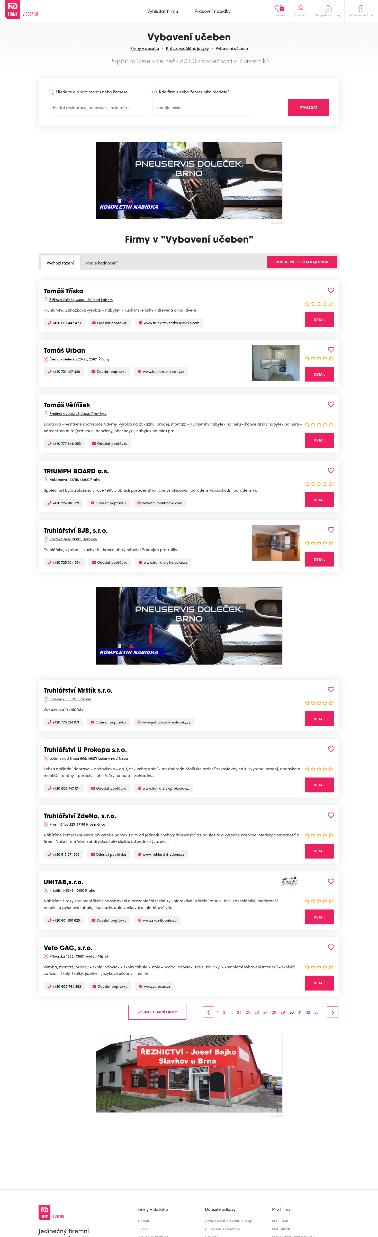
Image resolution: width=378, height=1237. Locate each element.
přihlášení (281, 1228)
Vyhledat (308, 107)
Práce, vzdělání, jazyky (187, 48)
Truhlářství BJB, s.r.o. (76, 531)
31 (300, 1012)
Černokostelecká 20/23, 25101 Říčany (79, 358)
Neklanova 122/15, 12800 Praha (75, 479)
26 (257, 1012)
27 (265, 1012)
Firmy (143, 1228)
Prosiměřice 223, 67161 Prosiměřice (77, 824)
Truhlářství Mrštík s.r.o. (78, 691)
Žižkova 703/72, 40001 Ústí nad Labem (81, 299)
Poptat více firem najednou (302, 261)
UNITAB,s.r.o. (64, 883)
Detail (319, 319)
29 (283, 1012)
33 (316, 1012)
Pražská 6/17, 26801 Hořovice (73, 538)
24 (239, 1012)
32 (308, 1012)
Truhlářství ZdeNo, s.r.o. (80, 817)
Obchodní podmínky (222, 1228)
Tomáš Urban (64, 351)
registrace (281, 1220)
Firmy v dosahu (144, 48)
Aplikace (145, 1220)
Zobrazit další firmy (157, 1011)
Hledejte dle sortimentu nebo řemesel (92, 92)
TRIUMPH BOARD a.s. (76, 472)
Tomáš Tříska (64, 292)
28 (274, 1012)
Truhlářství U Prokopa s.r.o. (85, 750)
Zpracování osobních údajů (229, 1220)
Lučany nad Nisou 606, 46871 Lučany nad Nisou (88, 758)
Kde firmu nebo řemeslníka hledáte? (193, 92)
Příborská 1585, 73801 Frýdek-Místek (79, 956)
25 (248, 1012)
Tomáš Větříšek (67, 406)
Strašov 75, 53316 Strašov (70, 698)
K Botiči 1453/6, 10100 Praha (72, 890)
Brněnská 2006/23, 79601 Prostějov (77, 413)
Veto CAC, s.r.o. (68, 949)
